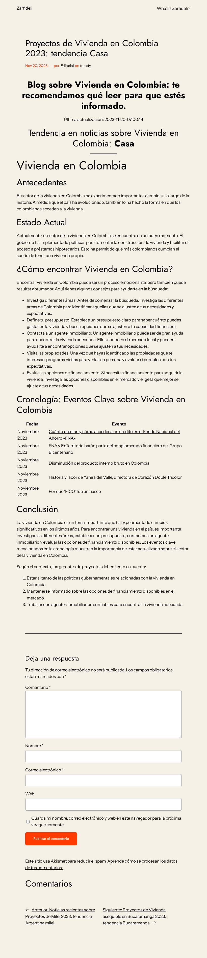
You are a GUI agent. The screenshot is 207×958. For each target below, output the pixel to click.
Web (29, 793)
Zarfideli (24, 8)
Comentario (38, 687)
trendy (85, 65)
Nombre (34, 745)
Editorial (67, 65)
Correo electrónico (44, 769)
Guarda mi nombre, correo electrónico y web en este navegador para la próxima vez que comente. (106, 821)
